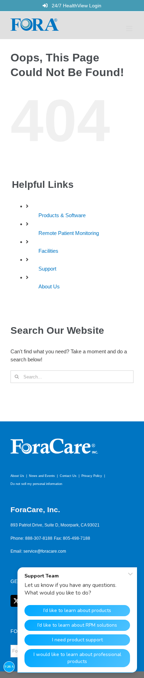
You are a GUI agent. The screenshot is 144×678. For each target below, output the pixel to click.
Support (47, 269)
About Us (49, 286)
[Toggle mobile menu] (130, 28)
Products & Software (62, 215)
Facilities (48, 251)
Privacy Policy (91, 476)
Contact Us (68, 476)
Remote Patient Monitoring (68, 233)
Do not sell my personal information (36, 484)
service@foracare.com (44, 551)
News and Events (42, 476)
